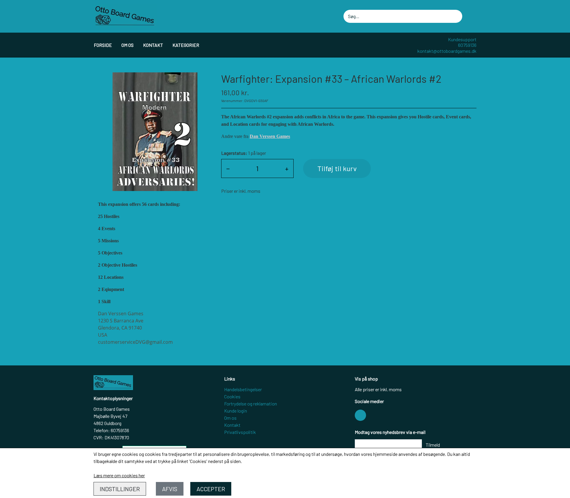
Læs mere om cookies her (119, 475)
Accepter (211, 488)
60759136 (467, 45)
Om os (127, 45)
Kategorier (185, 45)
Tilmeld (433, 445)
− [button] (228, 168)
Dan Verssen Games (270, 136)
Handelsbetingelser (243, 389)
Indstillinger (120, 488)
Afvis (169, 488)
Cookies (232, 396)
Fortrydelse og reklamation (250, 403)
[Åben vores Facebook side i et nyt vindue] (360, 415)
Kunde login (235, 410)
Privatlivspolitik (240, 432)
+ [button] (287, 168)
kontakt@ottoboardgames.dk (446, 51)
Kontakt (153, 45)
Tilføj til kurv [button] (337, 168)
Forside (103, 45)
